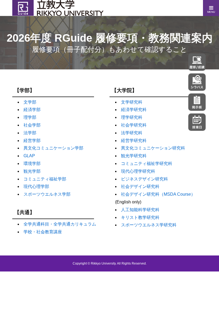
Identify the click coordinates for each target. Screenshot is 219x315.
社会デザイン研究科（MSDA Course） (158, 194)
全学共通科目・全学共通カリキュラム (60, 224)
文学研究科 (131, 102)
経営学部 (32, 140)
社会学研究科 (134, 125)
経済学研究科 (134, 109)
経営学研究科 (134, 140)
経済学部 (32, 109)
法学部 (30, 133)
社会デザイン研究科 (140, 186)
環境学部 (32, 163)
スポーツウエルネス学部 (47, 194)
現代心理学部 (36, 186)
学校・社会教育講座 (43, 232)
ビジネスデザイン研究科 (144, 179)
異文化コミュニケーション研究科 (153, 148)
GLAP (29, 155)
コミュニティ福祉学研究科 (146, 163)
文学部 (30, 102)
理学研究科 (131, 117)
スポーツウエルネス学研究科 (149, 225)
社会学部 (32, 125)
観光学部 (32, 171)
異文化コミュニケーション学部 (53, 148)
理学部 (30, 117)
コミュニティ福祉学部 (45, 179)
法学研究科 (131, 133)
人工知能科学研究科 (140, 209)
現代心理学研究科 (138, 171)
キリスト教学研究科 (140, 217)
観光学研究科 (134, 155)
